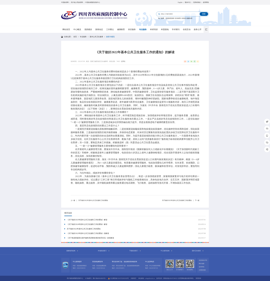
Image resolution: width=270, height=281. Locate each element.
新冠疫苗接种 (170, 18)
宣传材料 (178, 18)
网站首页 (66, 29)
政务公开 (197, 29)
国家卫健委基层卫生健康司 (99, 61)
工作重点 (110, 29)
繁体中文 (188, 2)
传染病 (183, 18)
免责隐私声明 (203, 260)
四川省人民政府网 (77, 2)
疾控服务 (132, 29)
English (180, 2)
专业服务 (143, 29)
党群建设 (88, 29)
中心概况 (77, 29)
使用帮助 (206, 2)
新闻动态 (99, 29)
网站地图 (201, 263)
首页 (75, 37)
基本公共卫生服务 (96, 37)
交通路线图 (202, 270)
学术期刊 (176, 29)
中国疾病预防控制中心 (92, 2)
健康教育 (121, 29)
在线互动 (186, 29)
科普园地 (165, 29)
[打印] (123, 61)
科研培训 (154, 29)
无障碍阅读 (196, 2)
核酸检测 (189, 18)
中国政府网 (65, 2)
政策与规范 (110, 37)
